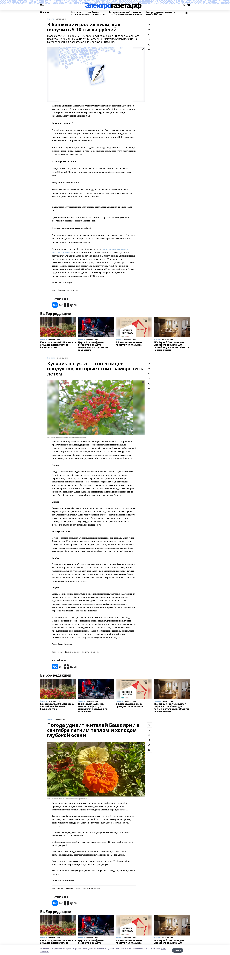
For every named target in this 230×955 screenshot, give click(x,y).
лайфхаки (76, 652)
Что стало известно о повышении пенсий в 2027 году (160, 13)
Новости (50, 19)
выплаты (70, 290)
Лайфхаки (51, 358)
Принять (177, 950)
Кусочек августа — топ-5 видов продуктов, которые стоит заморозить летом (88, 13)
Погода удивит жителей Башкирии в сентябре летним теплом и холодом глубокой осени (125, 13)
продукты (85, 652)
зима (93, 652)
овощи (60, 652)
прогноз (78, 888)
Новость (44, 12)
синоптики (69, 888)
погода (60, 888)
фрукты (68, 652)
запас (99, 652)
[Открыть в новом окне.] (57, 305)
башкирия (61, 290)
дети (78, 290)
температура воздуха (91, 888)
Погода (50, 720)
